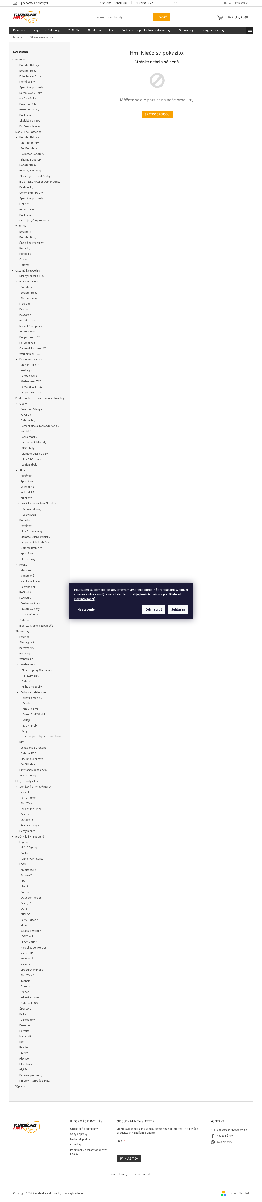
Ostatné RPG (28, 753)
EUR (225, 3)
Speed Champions (32, 970)
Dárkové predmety (31, 1075)
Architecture (28, 870)
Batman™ (26, 875)
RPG (22, 742)
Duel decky (26, 187)
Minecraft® (27, 953)
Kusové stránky (32, 509)
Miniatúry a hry (30, 676)
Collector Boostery (32, 154)
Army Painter (30, 709)
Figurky (24, 204)
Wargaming (26, 659)
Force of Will (27, 343)
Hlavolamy (25, 1064)
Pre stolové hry (30, 609)
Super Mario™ (29, 942)
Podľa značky (29, 437)
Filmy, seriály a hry (26, 781)
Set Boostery (29, 148)
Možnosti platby (80, 1139)
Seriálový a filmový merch (35, 787)
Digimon (24, 309)
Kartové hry (26, 648)
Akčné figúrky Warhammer (38, 670)
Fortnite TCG (27, 321)
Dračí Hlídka (28, 764)
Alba (22, 470)
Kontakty (75, 1145)
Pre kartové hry (30, 603)
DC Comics (27, 820)
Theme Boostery (31, 160)
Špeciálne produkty (31, 87)
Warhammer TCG (29, 354)
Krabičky (24, 248)
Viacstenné (27, 576)
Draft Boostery (30, 143)
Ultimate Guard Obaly (35, 454)
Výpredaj (20, 1086)
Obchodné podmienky (113, 3)
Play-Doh (24, 1059)
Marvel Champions (30, 326)
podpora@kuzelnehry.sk (232, 1130)
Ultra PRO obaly (31, 459)
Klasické (26, 570)
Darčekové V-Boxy (30, 93)
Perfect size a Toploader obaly (40, 426)
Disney (25, 814)
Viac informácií (84, 599)
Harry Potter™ (29, 920)
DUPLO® (25, 914)
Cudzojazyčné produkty (34, 220)
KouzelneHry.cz (121, 1175)
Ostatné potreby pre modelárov (42, 737)
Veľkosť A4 (27, 487)
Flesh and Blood (29, 282)
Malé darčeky (27, 99)
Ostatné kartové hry (27, 271)
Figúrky (24, 842)
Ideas (24, 925)
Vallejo (27, 720)
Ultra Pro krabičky (31, 531)
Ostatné (24, 265)
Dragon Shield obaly (34, 442)
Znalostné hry (27, 776)
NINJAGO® (27, 959)
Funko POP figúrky (32, 859)
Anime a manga (30, 825)
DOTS (24, 909)
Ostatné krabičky (31, 548)
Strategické (26, 642)
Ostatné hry (28, 420)
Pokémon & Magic (32, 409)
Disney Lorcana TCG (31, 276)
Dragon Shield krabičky (35, 543)
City (23, 881)
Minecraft (25, 1036)
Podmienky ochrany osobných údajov (88, 1152)
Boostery (25, 232)
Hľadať (162, 17)
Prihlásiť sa (129, 1158)
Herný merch (27, 831)
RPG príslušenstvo (32, 759)
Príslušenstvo (27, 115)
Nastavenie (86, 609)
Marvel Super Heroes (34, 948)
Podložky (25, 254)
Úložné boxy (28, 559)
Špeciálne (27, 481)
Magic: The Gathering (28, 132)
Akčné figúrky (29, 848)
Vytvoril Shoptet (239, 1193)
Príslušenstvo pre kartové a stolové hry (39, 398)
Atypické (26, 432)
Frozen (25, 992)
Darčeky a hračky (30, 126)
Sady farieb (30, 726)
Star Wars (27, 803)
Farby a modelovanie (33, 692)
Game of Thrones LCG (33, 348)
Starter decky (29, 298)
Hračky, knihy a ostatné (29, 837)
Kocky (23, 565)
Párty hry (24, 654)
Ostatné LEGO (29, 1003)
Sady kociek (28, 587)
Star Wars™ (27, 975)
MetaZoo (25, 304)
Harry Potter (28, 798)
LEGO (22, 864)
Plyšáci (23, 1070)
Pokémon (21, 60)
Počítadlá (25, 592)
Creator (25, 892)
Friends (25, 986)
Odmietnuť (154, 609)
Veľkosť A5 (27, 492)
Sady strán (29, 515)
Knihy (22, 1014)
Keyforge (25, 315)
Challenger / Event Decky (34, 176)
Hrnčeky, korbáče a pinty (34, 1081)
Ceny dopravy (145, 3)
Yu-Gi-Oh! (21, 226)
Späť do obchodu (157, 114)
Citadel (27, 703)
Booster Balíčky (29, 65)
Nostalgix (26, 370)
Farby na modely (32, 698)
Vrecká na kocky (31, 581)
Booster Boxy (27, 71)
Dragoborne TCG (29, 337)
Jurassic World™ (31, 931)
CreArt (23, 1053)
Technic (25, 981)
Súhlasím (178, 609)
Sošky (24, 853)
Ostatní (26, 681)
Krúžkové (26, 498)
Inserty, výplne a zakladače (36, 626)
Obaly (23, 259)
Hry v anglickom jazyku (33, 770)
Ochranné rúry (29, 615)
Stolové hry (22, 631)
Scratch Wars (27, 331)
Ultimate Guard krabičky (35, 537)
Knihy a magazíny (32, 687)
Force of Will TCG (31, 387)
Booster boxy (29, 293)
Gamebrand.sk (142, 1175)
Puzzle (23, 1047)
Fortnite (24, 1031)
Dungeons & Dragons (33, 748)
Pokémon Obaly (29, 109)
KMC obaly (28, 448)
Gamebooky (28, 1020)
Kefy (24, 731)
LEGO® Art (27, 936)
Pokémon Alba (28, 104)
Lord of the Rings (31, 809)
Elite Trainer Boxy (30, 76)
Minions (25, 964)
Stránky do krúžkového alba (39, 504)
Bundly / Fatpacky (30, 171)
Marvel (25, 792)
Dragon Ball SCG (30, 365)
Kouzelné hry (225, 1136)
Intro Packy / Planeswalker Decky (39, 182)
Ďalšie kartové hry (30, 359)
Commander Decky (31, 193)
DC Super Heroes (31, 898)
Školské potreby (29, 121)
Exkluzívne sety (30, 998)
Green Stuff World (34, 714)
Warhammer (28, 665)
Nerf (22, 1042)
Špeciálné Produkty (31, 243)
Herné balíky (27, 82)
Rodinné (24, 637)
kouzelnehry (224, 1142)
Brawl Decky (27, 210)
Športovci (25, 1009)
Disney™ (26, 903)
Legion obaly (29, 465)
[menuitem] (19, 30)
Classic (25, 887)
